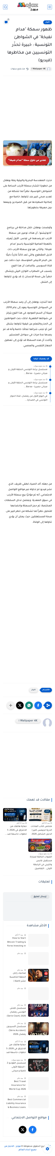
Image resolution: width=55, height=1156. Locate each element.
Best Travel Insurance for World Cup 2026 (17, 1085)
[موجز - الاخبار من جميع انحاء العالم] (27, 7)
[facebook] (32, 1129)
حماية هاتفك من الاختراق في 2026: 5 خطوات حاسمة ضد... (16, 830)
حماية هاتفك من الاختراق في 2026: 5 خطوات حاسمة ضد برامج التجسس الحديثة (16, 1049)
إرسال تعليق (39, 897)
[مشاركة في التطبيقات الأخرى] (11, 705)
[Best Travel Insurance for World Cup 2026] (38, 1083)
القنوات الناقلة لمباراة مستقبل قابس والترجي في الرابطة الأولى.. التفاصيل (41, 863)
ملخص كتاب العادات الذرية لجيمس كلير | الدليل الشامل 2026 (41, 830)
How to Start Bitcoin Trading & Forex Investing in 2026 (16, 942)
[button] (38, 705)
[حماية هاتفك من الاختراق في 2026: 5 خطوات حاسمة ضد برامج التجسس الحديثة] (38, 1046)
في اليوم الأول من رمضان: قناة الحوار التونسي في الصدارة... (28, 398)
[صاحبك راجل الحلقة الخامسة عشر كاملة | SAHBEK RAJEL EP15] (38, 975)
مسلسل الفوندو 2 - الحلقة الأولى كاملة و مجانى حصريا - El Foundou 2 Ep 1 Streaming (16, 1067)
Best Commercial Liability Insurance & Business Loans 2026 (16, 1104)
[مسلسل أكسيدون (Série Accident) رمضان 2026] (38, 1028)
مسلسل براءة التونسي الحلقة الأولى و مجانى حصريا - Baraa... (27, 371)
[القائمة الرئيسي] (49, 7)
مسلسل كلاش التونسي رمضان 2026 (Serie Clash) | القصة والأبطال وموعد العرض (16, 1012)
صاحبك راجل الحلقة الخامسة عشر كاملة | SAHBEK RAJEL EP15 (18, 977)
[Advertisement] (27, 106)
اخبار (48, 22)
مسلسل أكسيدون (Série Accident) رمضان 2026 (16, 1031)
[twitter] (22, 1129)
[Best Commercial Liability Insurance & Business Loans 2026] (38, 1101)
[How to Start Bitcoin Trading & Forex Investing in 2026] (38, 940)
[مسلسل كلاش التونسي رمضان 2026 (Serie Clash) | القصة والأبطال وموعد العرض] (38, 1010)
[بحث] (5, 7)
